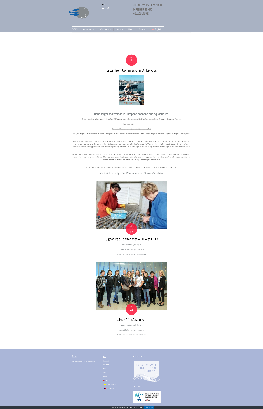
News (131, 29)
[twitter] (103, 8)
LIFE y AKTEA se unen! (131, 319)
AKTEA (75, 29)
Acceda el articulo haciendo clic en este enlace (131, 254)
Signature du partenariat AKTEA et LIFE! (131, 239)
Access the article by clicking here (131, 245)
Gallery (120, 29)
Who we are (105, 29)
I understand (149, 407)
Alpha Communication (90, 362)
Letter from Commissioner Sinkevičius (131, 70)
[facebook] (108, 8)
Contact (143, 29)
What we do (88, 29)
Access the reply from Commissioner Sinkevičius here (131, 173)
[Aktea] (79, 22)
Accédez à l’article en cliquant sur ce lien (131, 249)
